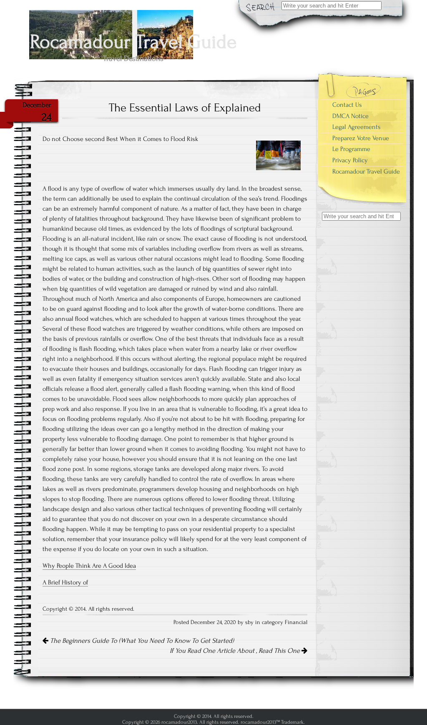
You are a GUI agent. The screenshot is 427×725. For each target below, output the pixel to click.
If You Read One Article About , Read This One (235, 651)
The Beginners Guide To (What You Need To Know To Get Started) (141, 640)
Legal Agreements (356, 127)
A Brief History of (65, 582)
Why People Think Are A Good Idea (89, 565)
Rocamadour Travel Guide (366, 171)
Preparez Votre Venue (360, 138)
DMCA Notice (350, 116)
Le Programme (351, 149)
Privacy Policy (350, 160)
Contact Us (347, 104)
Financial (296, 622)
